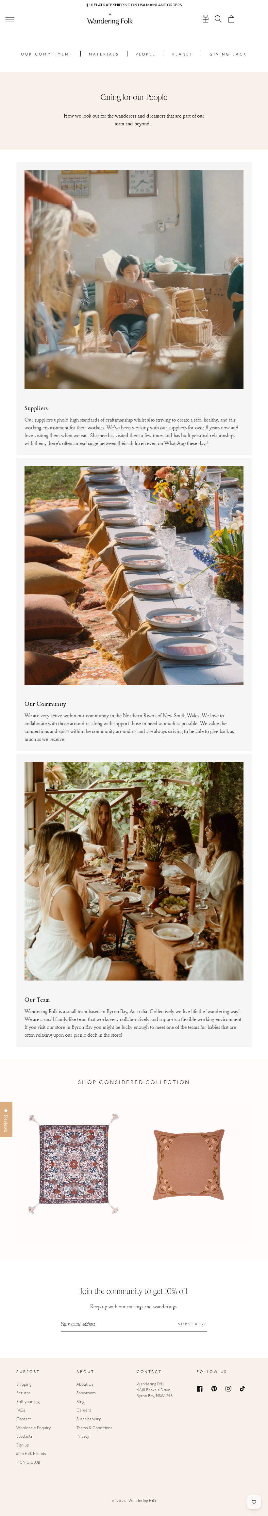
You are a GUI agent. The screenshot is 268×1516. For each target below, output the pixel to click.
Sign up (22, 1445)
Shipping (23, 1385)
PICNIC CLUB (28, 1463)
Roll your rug (28, 1402)
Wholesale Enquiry (33, 1428)
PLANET (182, 54)
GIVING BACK (228, 54)
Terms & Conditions (94, 1428)
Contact (23, 1419)
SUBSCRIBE (193, 1324)
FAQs (20, 1410)
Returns (23, 1393)
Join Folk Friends (31, 1454)
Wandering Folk (142, 1501)
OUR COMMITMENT (47, 54)
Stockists (24, 1437)
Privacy (82, 1437)
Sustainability (88, 1419)
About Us (84, 1385)
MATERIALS (104, 54)
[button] (218, 18)
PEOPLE (146, 54)
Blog (80, 1402)
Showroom (86, 1393)
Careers (83, 1410)
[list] (134, 1173)
